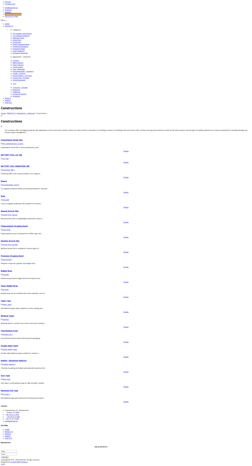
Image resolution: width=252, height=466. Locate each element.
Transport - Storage (20, 87)
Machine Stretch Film (10, 241)
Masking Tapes (7, 316)
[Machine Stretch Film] (9, 245)
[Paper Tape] (6, 304)
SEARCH (8, 100)
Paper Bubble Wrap (9, 286)
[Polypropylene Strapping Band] (5, 230)
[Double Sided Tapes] (9, 349)
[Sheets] (10, 185)
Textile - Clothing (19, 73)
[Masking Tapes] (5, 319)
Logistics (16, 60)
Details (126, 151)
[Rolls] (5, 200)
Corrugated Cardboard (21, 36)
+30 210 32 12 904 (11, 16)
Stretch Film (17, 40)
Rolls (3, 196)
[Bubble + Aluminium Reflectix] (8, 364)
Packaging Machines (20, 53)
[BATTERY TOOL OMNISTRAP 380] (8, 170)
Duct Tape (5, 375)
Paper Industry (18, 65)
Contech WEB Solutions (19, 462)
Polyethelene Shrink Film (12, 140)
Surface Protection (19, 94)
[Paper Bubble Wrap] (5, 290)
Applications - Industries (26, 113)
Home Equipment (19, 80)
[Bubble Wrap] (5, 275)
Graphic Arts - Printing (21, 78)
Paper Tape (6, 301)
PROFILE (8, 98)
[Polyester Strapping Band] (6, 260)
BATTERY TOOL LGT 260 (11, 155)
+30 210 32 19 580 (13, 417)
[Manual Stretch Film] (9, 215)
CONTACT (8, 103)
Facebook (8, 10)
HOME (7, 24)
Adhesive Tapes (18, 38)
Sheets (4, 181)
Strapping (16, 96)
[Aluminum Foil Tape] (5, 394)
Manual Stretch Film (10, 211)
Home (3, 113)
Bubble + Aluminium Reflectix (13, 360)
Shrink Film (17, 42)
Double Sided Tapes (9, 346)
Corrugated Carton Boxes (22, 34)
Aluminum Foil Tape (9, 390)
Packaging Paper (19, 49)
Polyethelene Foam (9, 331)
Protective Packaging (20, 47)
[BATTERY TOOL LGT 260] (5, 159)
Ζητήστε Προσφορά (13, 14)
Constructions (18, 67)
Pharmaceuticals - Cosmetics (23, 71)
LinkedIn (8, 12)
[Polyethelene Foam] (7, 334)
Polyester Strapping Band (12, 256)
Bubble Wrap (6, 271)
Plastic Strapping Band (21, 44)
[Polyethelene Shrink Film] (12, 144)
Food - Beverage (19, 69)
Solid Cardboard (18, 51)
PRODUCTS (9, 26)
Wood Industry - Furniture (22, 76)
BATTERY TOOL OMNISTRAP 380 (15, 166)
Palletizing (16, 92)
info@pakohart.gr (11, 8)
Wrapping (16, 90)
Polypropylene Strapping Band (14, 226)
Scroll (3, 464)
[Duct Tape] (5, 379)
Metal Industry (18, 63)
